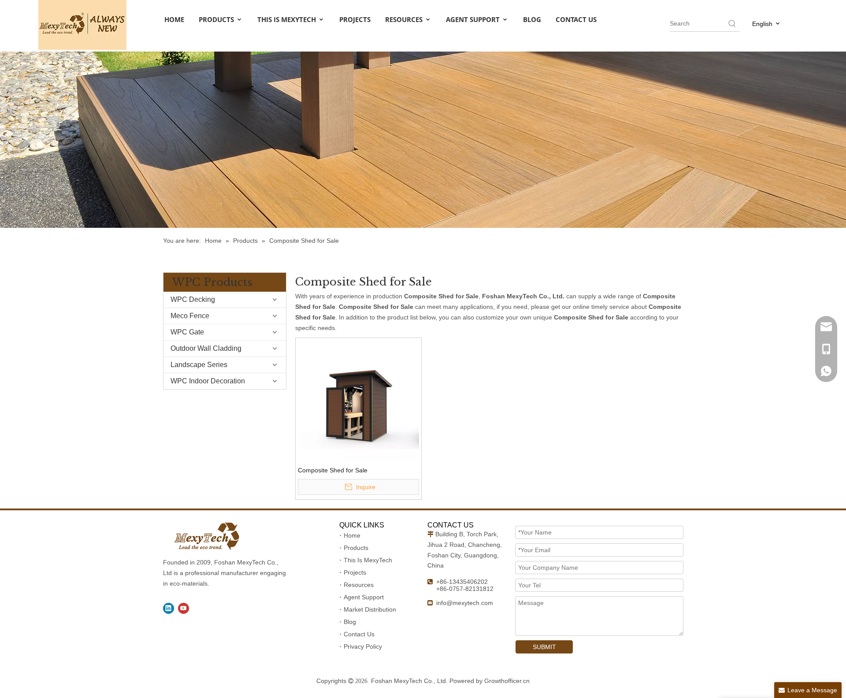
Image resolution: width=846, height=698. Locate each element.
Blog (350, 621)
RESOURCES (404, 19)
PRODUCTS (217, 19)
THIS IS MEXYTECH (287, 19)
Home (352, 535)
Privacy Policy (363, 646)
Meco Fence (190, 315)
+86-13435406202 (462, 581)
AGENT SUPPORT (473, 19)
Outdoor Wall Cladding (206, 348)
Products (356, 547)
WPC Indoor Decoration (208, 381)
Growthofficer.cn (507, 680)
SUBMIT (544, 646)
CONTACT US (576, 19)
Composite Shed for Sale (332, 470)
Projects (355, 572)
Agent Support (364, 597)
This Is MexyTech (368, 560)
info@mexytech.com (464, 602)
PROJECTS (355, 19)
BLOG (532, 19)
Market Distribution (370, 609)
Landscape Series (199, 364)
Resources (359, 584)
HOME (174, 19)
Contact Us (359, 634)
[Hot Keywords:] (732, 23)
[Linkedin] (168, 608)
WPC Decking (193, 299)
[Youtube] (183, 608)
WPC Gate (187, 332)
